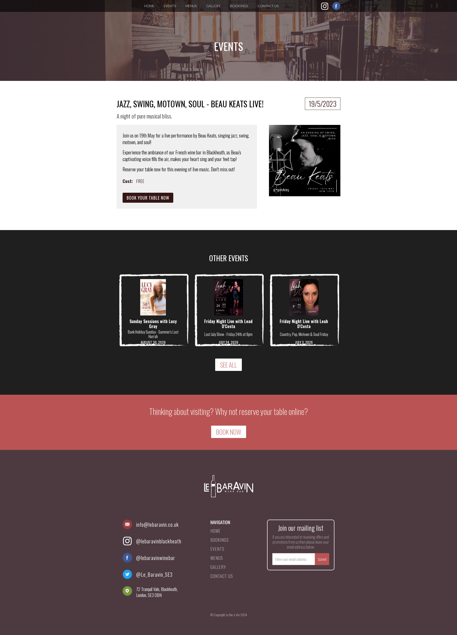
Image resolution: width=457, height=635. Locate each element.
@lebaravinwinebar (155, 557)
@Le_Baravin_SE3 (154, 574)
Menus (191, 6)
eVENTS (170, 6)
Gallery (218, 567)
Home (149, 6)
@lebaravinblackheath (158, 541)
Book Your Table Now (148, 198)
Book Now (228, 432)
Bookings (239, 6)
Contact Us (268, 6)
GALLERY (213, 6)
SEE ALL (228, 364)
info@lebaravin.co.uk (157, 524)
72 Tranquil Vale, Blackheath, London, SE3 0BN (157, 592)
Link (290, 7)
